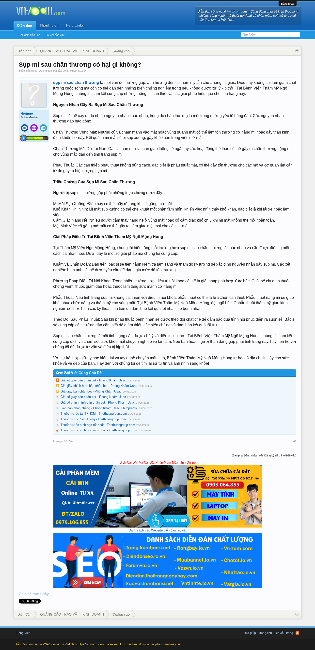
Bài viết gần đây (55, 34)
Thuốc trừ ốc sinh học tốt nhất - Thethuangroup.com (98, 425)
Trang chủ (265, 633)
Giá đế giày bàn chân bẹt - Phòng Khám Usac (93, 397)
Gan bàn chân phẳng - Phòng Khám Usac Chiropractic (99, 408)
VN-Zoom (233, 11)
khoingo (72, 70)
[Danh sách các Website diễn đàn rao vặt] (157, 587)
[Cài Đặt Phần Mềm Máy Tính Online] (157, 526)
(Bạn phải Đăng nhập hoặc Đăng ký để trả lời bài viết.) (264, 455)
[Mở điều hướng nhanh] (297, 51)
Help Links (75, 25)
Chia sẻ (25, 594)
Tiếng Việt (23, 633)
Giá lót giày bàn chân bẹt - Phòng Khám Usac (93, 380)
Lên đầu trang (283, 633)
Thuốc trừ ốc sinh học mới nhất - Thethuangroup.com (99, 430)
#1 (294, 441)
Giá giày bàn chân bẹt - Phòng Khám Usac (91, 391)
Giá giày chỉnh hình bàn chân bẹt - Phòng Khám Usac (99, 386)
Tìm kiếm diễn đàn (29, 34)
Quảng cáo (45, 70)
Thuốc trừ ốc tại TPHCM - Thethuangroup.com (94, 413)
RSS (297, 633)
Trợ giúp (250, 633)
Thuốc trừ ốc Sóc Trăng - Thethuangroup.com (93, 419)
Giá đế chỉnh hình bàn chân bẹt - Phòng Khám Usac (98, 402)
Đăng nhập (287, 3)
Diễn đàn (24, 26)
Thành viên (49, 25)
